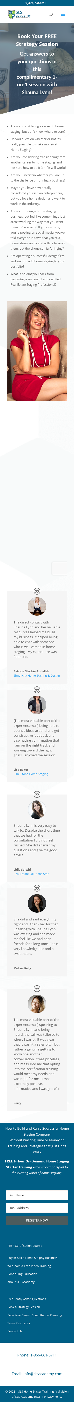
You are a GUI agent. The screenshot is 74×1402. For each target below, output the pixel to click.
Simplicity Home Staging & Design (37, 675)
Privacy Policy (53, 1397)
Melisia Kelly (22, 968)
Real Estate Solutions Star (31, 874)
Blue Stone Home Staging (31, 774)
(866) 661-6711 (37, 3)
